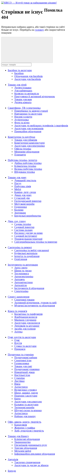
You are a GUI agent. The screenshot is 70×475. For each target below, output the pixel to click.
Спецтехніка (21, 291)
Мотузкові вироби (24, 204)
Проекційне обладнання (27, 131)
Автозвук (19, 279)
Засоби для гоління (24, 328)
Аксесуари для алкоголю (28, 401)
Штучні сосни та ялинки (28, 410)
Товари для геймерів (25, 140)
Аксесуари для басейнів (27, 79)
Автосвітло (20, 285)
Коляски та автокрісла (26, 93)
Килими (18, 209)
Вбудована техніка (24, 172)
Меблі (17, 189)
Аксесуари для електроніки (29, 145)
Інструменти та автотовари (23, 264)
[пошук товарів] (27, 50)
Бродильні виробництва (27, 215)
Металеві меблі (22, 451)
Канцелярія (20, 424)
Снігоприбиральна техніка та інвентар (35, 241)
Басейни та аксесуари (20, 70)
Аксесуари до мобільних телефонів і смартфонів (41, 125)
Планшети (20, 154)
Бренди (12, 470)
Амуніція (13, 459)
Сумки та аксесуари (25, 346)
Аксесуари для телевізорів (28, 128)
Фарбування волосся (25, 317)
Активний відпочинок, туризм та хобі (35, 302)
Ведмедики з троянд (25, 389)
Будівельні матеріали (25, 253)
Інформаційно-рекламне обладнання (34, 453)
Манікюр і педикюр (25, 320)
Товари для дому (17, 177)
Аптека (18, 331)
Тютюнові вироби (24, 407)
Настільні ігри (22, 375)
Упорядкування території (28, 238)
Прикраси (19, 349)
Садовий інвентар (24, 227)
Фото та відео (21, 122)
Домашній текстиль (25, 180)
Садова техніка (22, 224)
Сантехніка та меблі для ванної (31, 250)
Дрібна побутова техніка (28, 163)
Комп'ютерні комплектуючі (29, 142)
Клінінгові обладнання (27, 439)
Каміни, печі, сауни (25, 192)
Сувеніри (19, 378)
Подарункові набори (25, 357)
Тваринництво (22, 442)
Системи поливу (23, 230)
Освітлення (20, 259)
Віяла (17, 384)
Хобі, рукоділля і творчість (29, 430)
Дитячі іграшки (22, 87)
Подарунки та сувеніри (21, 354)
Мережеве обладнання (26, 151)
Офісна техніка (22, 148)
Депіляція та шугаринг (27, 325)
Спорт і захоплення (18, 296)
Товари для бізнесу (18, 436)
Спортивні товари (24, 299)
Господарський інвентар (27, 201)
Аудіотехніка (21, 119)
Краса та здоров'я (17, 311)
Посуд (17, 183)
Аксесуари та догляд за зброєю (31, 465)
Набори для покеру (25, 416)
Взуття (18, 343)
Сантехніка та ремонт (20, 247)
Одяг (17, 340)
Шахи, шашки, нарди (26, 392)
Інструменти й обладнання (29, 288)
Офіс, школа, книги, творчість (24, 421)
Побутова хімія (22, 186)
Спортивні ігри (22, 360)
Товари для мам (23, 99)
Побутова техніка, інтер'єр (22, 160)
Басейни (19, 73)
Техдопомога (21, 273)
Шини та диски (23, 270)
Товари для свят (23, 366)
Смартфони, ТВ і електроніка (24, 107)
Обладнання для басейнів (28, 76)
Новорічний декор (24, 372)
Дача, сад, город (17, 221)
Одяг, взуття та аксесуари (22, 337)
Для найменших (23, 90)
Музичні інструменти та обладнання (34, 305)
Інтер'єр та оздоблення (26, 256)
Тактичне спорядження (27, 462)
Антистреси (21, 386)
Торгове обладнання (25, 448)
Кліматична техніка (25, 166)
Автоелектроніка (23, 276)
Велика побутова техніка (28, 169)
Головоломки (21, 363)
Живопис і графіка (24, 427)
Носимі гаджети (23, 116)
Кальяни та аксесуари (26, 404)
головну (39, 29)
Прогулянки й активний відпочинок (34, 96)
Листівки (19, 381)
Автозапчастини (23, 282)
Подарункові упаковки (27, 369)
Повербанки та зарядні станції (31, 110)
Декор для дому (23, 195)
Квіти (17, 398)
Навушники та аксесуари (28, 113)
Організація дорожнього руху (30, 445)
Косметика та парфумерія (28, 314)
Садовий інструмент (25, 236)
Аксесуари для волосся (27, 322)
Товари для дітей (17, 84)
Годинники (20, 206)
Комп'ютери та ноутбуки (21, 137)
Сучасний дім (22, 198)
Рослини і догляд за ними (28, 233)
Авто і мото (20, 267)
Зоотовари (20, 212)
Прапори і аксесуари (25, 395)
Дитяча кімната (22, 102)
